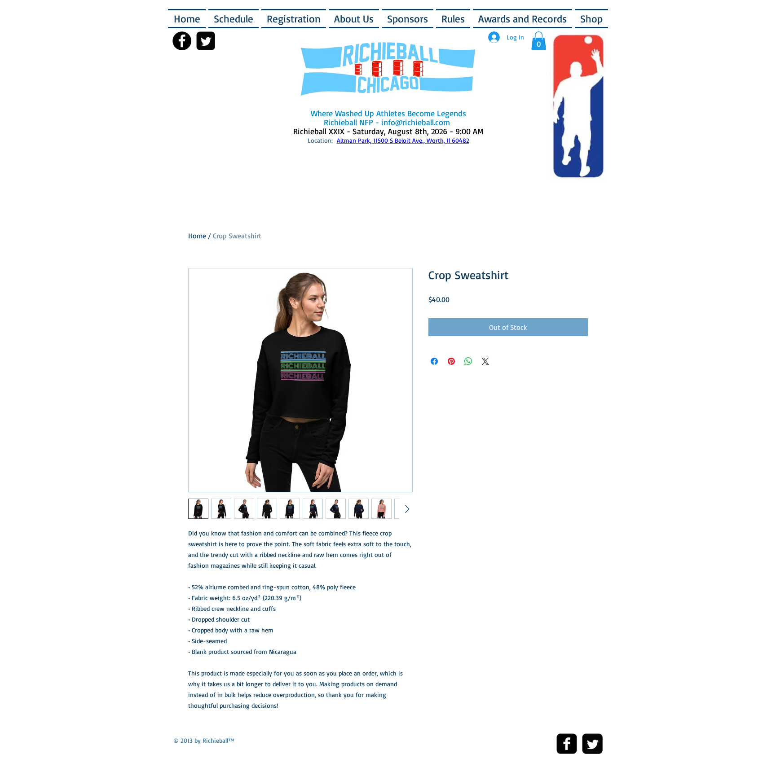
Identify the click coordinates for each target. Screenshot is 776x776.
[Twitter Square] (592, 743)
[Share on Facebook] (434, 361)
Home (197, 235)
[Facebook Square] (566, 743)
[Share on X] (485, 361)
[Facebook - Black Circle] (181, 40)
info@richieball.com (415, 122)
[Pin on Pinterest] (451, 361)
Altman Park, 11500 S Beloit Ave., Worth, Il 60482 (403, 140)
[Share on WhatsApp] (468, 361)
